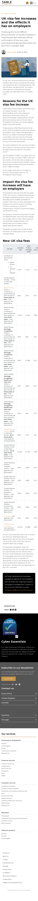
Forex (2, 773)
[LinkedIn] (15, 610)
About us (5, 856)
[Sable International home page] (7, 2)
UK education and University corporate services (14, 791)
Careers (5, 859)
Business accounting (7, 795)
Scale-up (7, 516)
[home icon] (27, 2)
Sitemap (5, 866)
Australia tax (4, 771)
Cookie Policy (7, 879)
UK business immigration (8, 786)
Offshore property (8, 830)
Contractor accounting (7, 763)
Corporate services (8, 783)
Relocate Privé (5, 753)
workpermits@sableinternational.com (19, 590)
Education (5, 812)
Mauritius (4, 833)
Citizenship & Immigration (11, 740)
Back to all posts (10, 13)
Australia (3, 743)
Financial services (8, 760)
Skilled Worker (9, 288)
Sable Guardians (6, 823)
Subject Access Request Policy (12, 882)
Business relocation (6, 798)
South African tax (6, 768)
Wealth (3, 775)
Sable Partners (5, 803)
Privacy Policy (7, 869)
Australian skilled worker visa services (11, 800)
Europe (3, 748)
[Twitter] (11, 610)
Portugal (3, 836)
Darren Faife (11, 52)
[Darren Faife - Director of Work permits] (4, 52)
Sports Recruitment (6, 820)
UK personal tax (5, 766)
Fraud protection (8, 863)
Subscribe (8, 678)
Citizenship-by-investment (8, 750)
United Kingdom (6, 746)
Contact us (6, 853)
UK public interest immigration (10, 788)
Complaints (6, 872)
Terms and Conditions (9, 876)
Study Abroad (5, 816)
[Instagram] (12, 684)
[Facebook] (13, 610)
